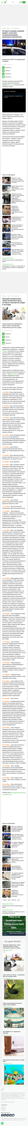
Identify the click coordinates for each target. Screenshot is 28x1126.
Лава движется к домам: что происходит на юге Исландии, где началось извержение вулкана (13, 267)
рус (24, 2)
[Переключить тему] (13, 2)
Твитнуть (7, 70)
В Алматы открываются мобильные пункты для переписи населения (13, 912)
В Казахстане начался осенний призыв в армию (12, 260)
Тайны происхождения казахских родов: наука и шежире (12, 1004)
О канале (3, 1106)
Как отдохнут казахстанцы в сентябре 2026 (13, 1060)
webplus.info (14, 374)
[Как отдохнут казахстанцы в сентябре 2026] (14, 1074)
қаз (21, 2)
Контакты (3, 1108)
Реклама (3, 1110)
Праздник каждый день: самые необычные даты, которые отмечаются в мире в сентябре (11, 946)
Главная (4, 28)
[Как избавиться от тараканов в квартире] (14, 1046)
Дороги (8, 28)
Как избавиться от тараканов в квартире (11, 1032)
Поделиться (8, 67)
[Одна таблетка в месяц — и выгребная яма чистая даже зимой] (14, 989)
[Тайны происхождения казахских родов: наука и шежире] (14, 1017)
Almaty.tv (10, 85)
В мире (8, 296)
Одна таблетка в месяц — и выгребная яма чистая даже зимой (13, 975)
